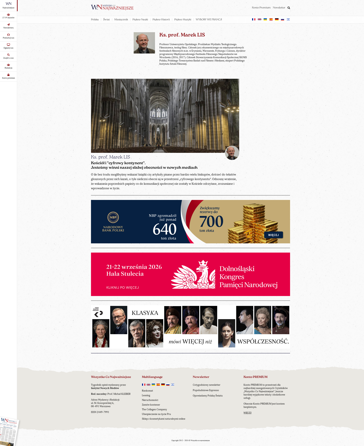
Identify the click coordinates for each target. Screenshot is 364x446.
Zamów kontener (151, 404)
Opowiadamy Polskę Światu (208, 395)
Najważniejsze (8, 8)
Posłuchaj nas (8, 38)
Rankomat (147, 390)
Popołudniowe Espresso (206, 390)
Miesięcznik (121, 19)
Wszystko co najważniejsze (200, 440)
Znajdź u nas (8, 58)
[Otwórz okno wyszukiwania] (289, 8)
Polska (95, 19)
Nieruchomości (150, 400)
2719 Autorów (8, 17)
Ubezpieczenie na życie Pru (156, 414)
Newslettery (8, 28)
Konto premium (8, 78)
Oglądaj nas (8, 48)
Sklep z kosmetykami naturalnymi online (163, 418)
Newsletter (279, 8)
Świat (106, 19)
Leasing (146, 395)
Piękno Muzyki (182, 19)
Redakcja (8, 68)
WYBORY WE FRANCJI (209, 19)
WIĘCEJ (248, 412)
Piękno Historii (161, 19)
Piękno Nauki (140, 19)
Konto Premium (261, 8)
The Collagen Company (154, 409)
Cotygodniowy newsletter (206, 385)
